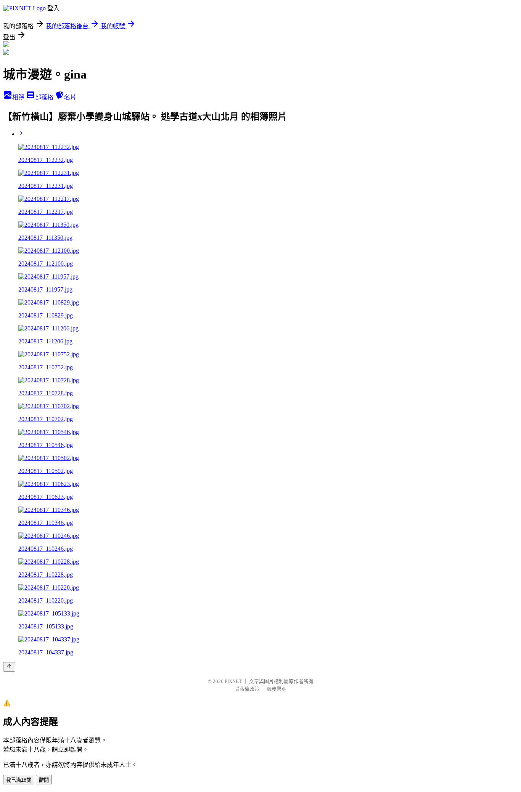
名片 (70, 97)
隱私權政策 (247, 689)
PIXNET (233, 681)
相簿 (19, 97)
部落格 (45, 97)
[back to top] (9, 667)
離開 (44, 780)
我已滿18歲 (18, 780)
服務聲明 (276, 689)
